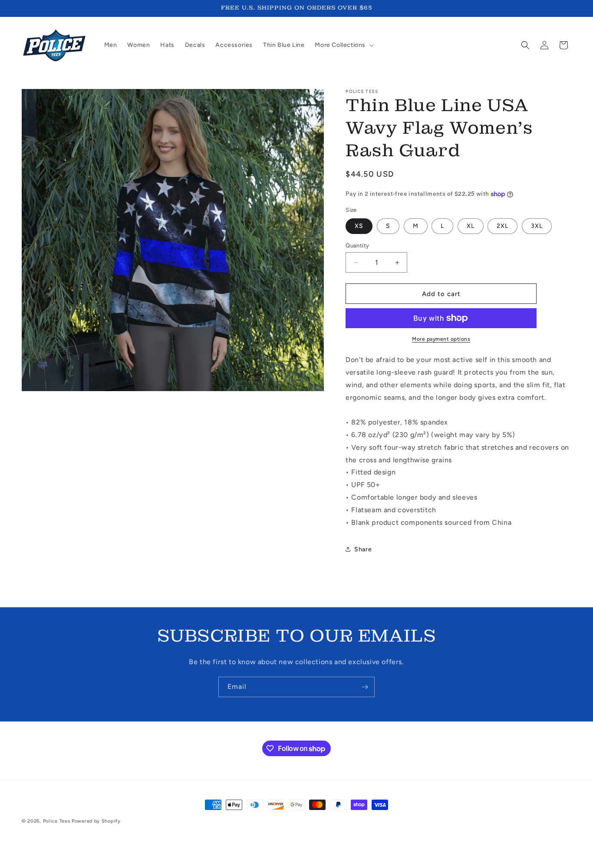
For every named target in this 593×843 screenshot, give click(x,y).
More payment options (441, 339)
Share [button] (363, 549)
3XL (537, 226)
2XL (502, 226)
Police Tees (56, 821)
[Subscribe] (364, 687)
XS (359, 226)
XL (470, 226)
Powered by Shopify (96, 821)
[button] (343, 45)
